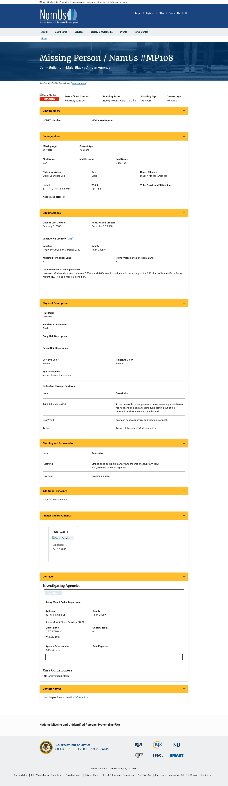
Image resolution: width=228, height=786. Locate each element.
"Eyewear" (48, 475)
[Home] (59, 16)
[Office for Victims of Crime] (158, 755)
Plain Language (73, 775)
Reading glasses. (101, 475)
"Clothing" (48, 463)
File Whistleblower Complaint (46, 775)
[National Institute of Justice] (177, 743)
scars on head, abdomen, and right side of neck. (142, 419)
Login (138, 13)
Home (44, 38)
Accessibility (20, 775)
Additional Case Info (55, 491)
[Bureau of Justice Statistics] (158, 747)
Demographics (51, 136)
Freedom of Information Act (169, 775)
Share (186, 13)
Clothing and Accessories (58, 443)
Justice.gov (207, 775)
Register (149, 13)
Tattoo (46, 428)
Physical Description (55, 303)
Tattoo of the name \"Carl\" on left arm (137, 428)
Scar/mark (48, 419)
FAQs (161, 13)
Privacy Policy (92, 775)
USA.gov (192, 775)
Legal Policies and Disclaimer (118, 775)
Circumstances (52, 212)
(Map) (70, 238)
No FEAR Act (144, 775)
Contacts (48, 576)
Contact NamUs (52, 688)
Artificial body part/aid (55, 404)
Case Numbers (51, 110)
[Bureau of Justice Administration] (139, 743)
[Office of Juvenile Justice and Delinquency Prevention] (139, 756)
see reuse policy (79, 83)
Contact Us (174, 13)
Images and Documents (57, 515)
